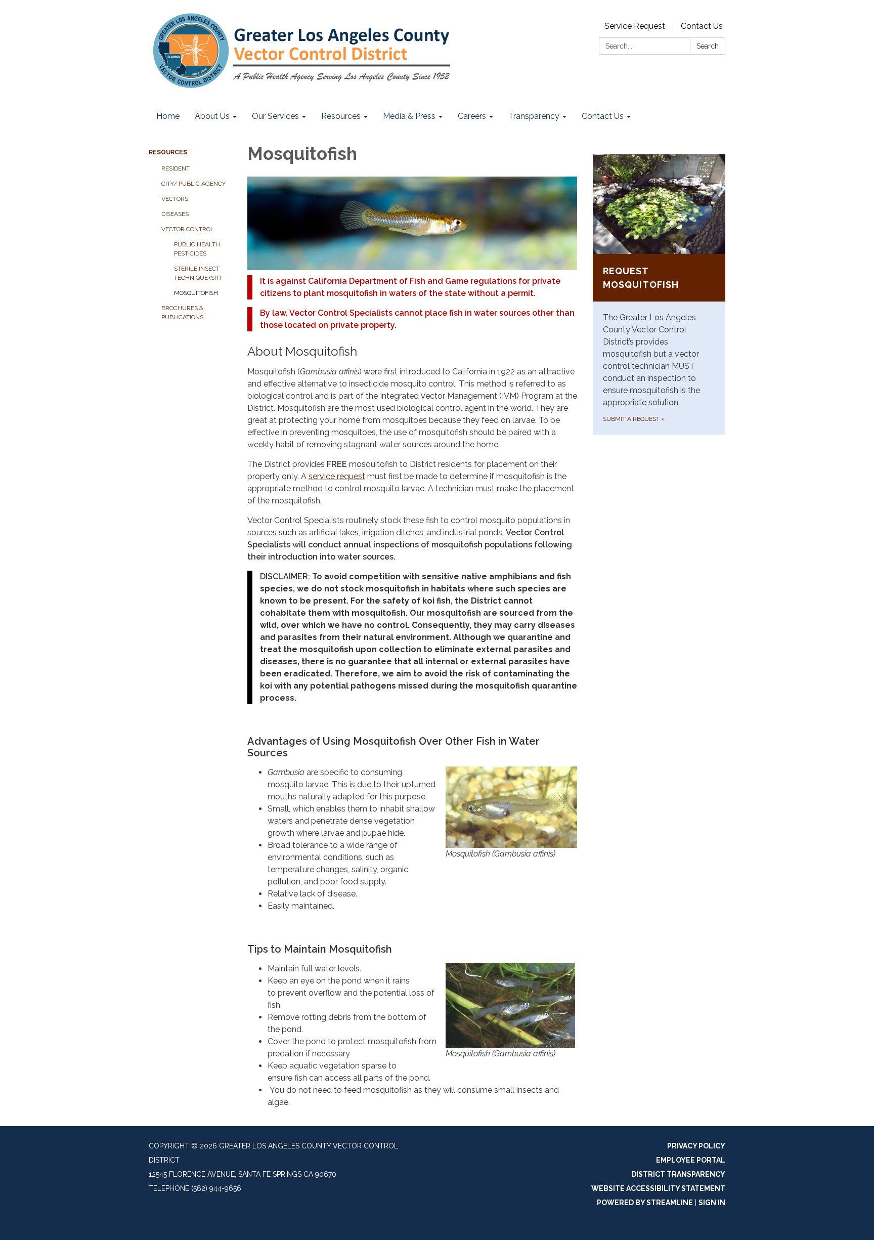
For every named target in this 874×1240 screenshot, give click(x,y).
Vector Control (187, 229)
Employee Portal (690, 1160)
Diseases (175, 214)
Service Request (634, 26)
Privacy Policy (696, 1146)
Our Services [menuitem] (275, 116)
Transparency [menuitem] (533, 116)
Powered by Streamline (645, 1203)
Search (707, 46)
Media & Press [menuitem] (409, 116)
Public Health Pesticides (197, 249)
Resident (175, 168)
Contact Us (702, 26)
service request (337, 476)
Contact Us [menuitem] (603, 116)
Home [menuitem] (168, 116)
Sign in (711, 1203)
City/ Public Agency (193, 183)
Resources (168, 152)
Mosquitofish (196, 292)
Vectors (174, 198)
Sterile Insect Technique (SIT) (197, 273)
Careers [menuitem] (472, 116)
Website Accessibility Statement (658, 1188)
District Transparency (678, 1174)
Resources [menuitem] (341, 116)
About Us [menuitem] (212, 116)
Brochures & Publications (182, 313)
